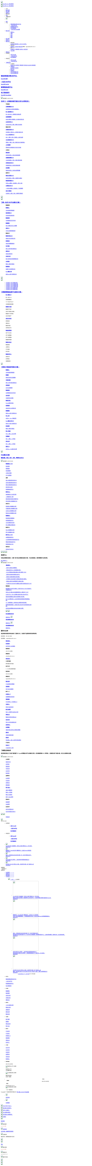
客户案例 (8, 11)
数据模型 (8, 991)
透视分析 (8, 999)
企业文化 (30, 65)
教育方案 (8, 1014)
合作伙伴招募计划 (14, 71)
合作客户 (17, 65)
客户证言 (12, 69)
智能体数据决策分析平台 (16, 24)
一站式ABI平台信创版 (15, 29)
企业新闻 (12, 67)
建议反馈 (21, 46)
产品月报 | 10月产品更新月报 (12, 286)
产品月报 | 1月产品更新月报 (11, 282)
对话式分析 (8, 995)
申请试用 (8, 816)
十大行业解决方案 (9, 1005)
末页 (28, 973)
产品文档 (8, 1031)
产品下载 (12, 50)
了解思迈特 (8, 62)
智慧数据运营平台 (14, 26)
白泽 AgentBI (13, 54)
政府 (11, 36)
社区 (7, 15)
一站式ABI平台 (14, 25)
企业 (11, 34)
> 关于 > (12, 879)
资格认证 (8, 1040)
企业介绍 (8, 1047)
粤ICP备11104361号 (21, 1092)
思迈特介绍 (13, 65)
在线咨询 (12, 44)
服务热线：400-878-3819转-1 (21, 44)
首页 (7, 21)
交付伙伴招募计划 (14, 73)
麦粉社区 (8, 51)
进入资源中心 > (4, 560)
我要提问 (12, 46)
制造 (12, 32)
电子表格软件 (13, 28)
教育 (11, 37)
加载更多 (3, 867)
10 (22, 973)
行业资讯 (16, 67)
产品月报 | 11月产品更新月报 (12, 285)
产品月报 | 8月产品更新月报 (11, 289)
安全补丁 (8, 1042)
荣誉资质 (21, 65)
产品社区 (8, 1033)
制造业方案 (8, 1007)
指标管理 (8, 993)
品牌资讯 (12, 66)
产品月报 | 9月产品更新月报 (11, 287)
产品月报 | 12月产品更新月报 (12, 284)
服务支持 (8, 41)
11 (23, 973)
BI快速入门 (13, 49)
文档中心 (21, 49)
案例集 (7, 1021)
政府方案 (8, 1011)
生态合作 (8, 1052)
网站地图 (27, 1092)
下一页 (25, 973)
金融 (11, 33)
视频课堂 (17, 49)
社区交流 (26, 49)
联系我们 (34, 65)
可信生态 (26, 65)
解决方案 (8, 10)
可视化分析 (8, 997)
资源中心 (8, 12)
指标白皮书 (8, 1023)
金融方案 (8, 1009)
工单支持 (16, 46)
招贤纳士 (12, 70)
